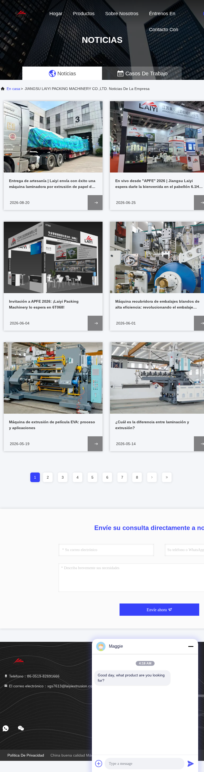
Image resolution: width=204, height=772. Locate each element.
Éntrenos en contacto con (163, 16)
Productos (84, 13)
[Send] (190, 763)
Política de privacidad (25, 755)
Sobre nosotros (121, 13)
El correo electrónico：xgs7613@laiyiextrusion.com (51, 686)
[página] (152, 477)
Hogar (55, 13)
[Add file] (99, 763)
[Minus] (191, 646)
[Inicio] (21, 13)
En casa (13, 89)
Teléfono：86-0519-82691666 (34, 676)
